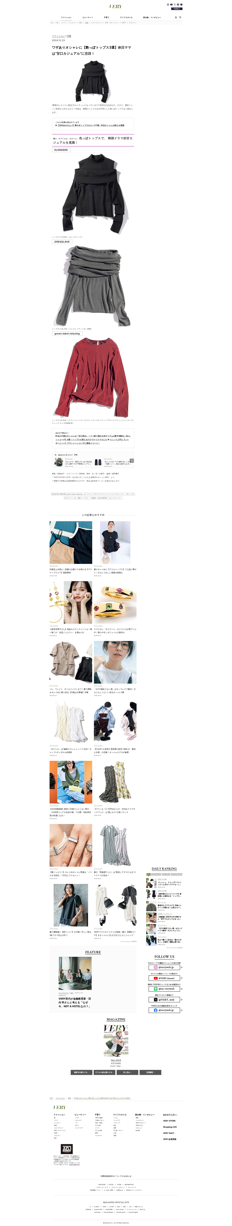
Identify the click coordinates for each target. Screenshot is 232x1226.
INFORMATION (129, 1184)
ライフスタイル (126, 17)
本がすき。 (143, 1209)
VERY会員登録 (169, 1139)
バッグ (63, 23)
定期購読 (149, 1072)
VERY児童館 (99, 1118)
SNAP (124, 23)
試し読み (126, 1072)
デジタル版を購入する (103, 1072)
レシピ (116, 1118)
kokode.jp (97, 1212)
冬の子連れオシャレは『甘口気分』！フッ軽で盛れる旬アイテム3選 (87, 436)
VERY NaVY (168, 1133)
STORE (119, 1184)
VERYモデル (139, 1125)
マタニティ (132, 23)
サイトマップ (132, 1187)
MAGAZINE (102, 1184)
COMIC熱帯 (108, 1209)
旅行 (115, 1125)
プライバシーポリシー (118, 1187)
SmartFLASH (98, 1209)
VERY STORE (169, 1121)
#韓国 (93, 498)
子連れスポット (100, 1120)
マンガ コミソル (132, 1209)
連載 (137, 1118)
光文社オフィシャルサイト (134, 1190)
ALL (52, 23)
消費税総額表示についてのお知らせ (116, 1176)
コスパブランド (96, 23)
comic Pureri (120, 1209)
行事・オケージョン (112, 23)
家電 (115, 1135)
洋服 (86, 23)
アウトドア (117, 1123)
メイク (77, 1118)
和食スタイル (139, 1206)
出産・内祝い (99, 1123)
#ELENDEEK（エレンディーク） (109, 498)
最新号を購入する (81, 1072)
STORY (111, 1206)
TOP (51, 1098)
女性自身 (88, 1209)
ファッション (66, 17)
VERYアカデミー (141, 1123)
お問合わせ (119, 1190)
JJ (90, 1206)
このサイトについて (102, 1187)
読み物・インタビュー (152, 17)
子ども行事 (98, 1130)
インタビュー (140, 1120)
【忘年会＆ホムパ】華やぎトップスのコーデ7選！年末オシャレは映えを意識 (90, 125)
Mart (118, 1206)
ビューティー (88, 17)
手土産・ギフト (118, 1130)
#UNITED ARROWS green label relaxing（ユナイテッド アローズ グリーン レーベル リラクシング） (88, 494)
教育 (96, 1133)
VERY (104, 1206)
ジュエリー (72, 23)
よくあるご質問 (108, 1190)
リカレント (139, 1128)
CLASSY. (97, 1206)
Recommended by (126, 941)
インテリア (117, 1120)
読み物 (138, 1130)
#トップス (130, 494)
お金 (115, 1133)
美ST (124, 1206)
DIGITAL (111, 1184)
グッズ (97, 1128)
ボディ (77, 1125)
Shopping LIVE (170, 1127)
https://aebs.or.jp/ (74, 1164)
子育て (106, 17)
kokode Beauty (108, 1212)
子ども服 (98, 1125)
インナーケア (79, 1128)
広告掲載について (95, 1190)
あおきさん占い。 (171, 1114)
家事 (115, 1128)
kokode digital (133, 1212)
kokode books (120, 1212)
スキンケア (78, 1120)
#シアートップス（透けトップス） (77, 498)
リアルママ (98, 1135)
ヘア (76, 1123)
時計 (80, 23)
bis (130, 1206)
